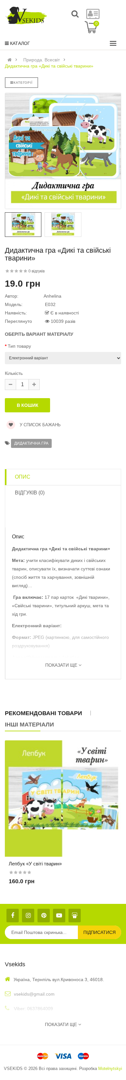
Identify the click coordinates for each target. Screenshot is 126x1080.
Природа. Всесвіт (41, 60)
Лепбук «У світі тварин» (35, 863)
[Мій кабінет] (93, 16)
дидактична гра (31, 443)
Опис (22, 477)
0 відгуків (36, 271)
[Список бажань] (63, 808)
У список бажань (39, 424)
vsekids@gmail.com (34, 994)
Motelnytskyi (110, 1068)
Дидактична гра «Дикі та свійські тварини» (49, 66)
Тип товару (19, 346)
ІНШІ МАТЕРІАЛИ (29, 724)
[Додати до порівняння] (74, 808)
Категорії (23, 82)
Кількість (14, 373)
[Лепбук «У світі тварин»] (63, 798)
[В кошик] (52, 808)
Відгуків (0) (30, 492)
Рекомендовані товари (43, 713)
